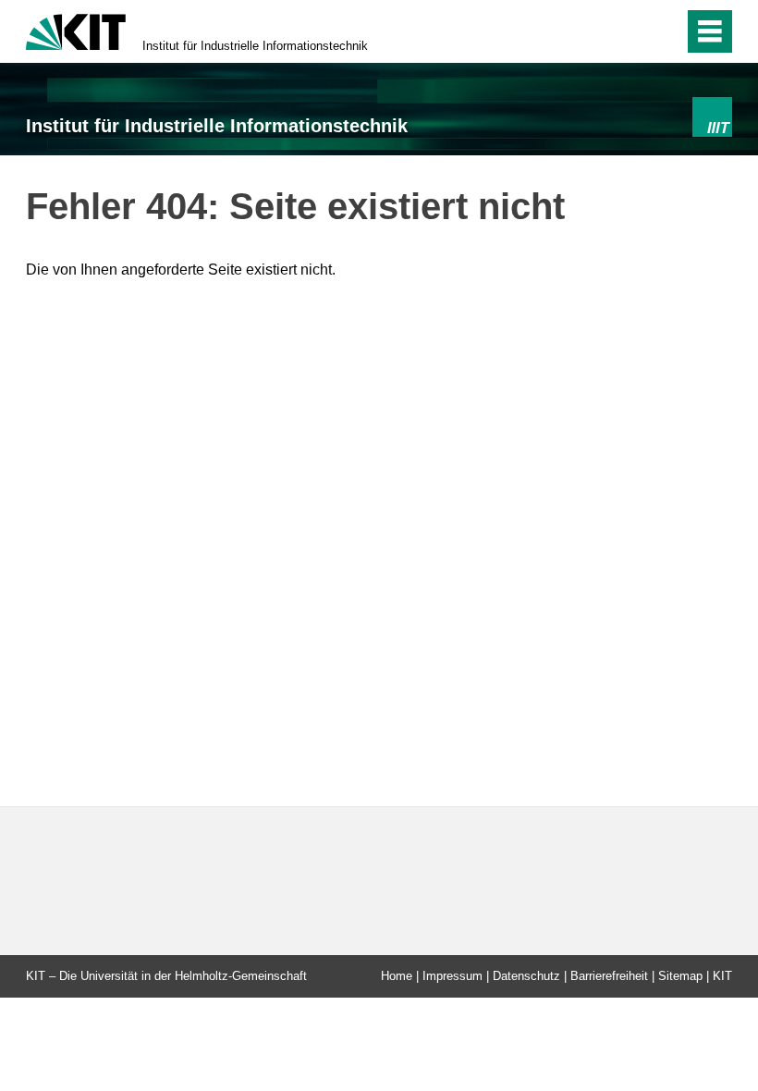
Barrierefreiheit (609, 976)
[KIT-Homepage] (76, 30)
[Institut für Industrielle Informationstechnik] (712, 117)
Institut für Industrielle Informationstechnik (255, 46)
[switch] (664, 31)
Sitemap (680, 976)
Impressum (452, 976)
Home (396, 976)
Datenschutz (526, 976)
